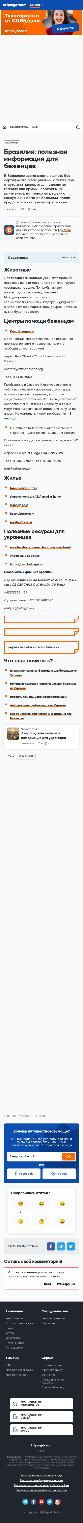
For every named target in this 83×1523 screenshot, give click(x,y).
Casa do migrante (22, 331)
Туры (9, 1328)
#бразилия (25, 756)
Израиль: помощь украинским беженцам (38, 696)
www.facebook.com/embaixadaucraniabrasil (40, 547)
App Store (64, 230)
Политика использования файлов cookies (41, 1485)
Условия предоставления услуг (41, 1475)
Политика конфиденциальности (41, 1480)
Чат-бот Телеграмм (19, 1370)
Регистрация (66, 1284)
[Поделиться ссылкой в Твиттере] (70, 1246)
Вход (47, 1284)
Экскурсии (13, 1337)
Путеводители (15, 1347)
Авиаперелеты (19, 127)
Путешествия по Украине (53, 1381)
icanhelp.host (19, 505)
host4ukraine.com (22, 513)
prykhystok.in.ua (21, 522)
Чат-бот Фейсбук (17, 1374)
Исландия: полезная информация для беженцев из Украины (43, 686)
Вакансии (48, 1323)
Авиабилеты (14, 1318)
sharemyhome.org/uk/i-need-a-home (35, 496)
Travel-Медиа (15, 1343)
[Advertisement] (41, 78)
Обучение (48, 1374)
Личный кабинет (53, 1365)
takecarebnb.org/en (23, 488)
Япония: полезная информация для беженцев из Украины (43, 672)
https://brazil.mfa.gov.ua (26, 564)
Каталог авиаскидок (20, 1323)
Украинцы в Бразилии (25, 555)
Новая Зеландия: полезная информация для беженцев (41, 716)
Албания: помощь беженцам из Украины (38, 705)
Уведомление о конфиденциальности (41, 1490)
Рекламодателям (53, 1318)
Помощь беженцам (54, 1387)
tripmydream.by (52, 1370)
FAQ (8, 1365)
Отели (10, 1333)
